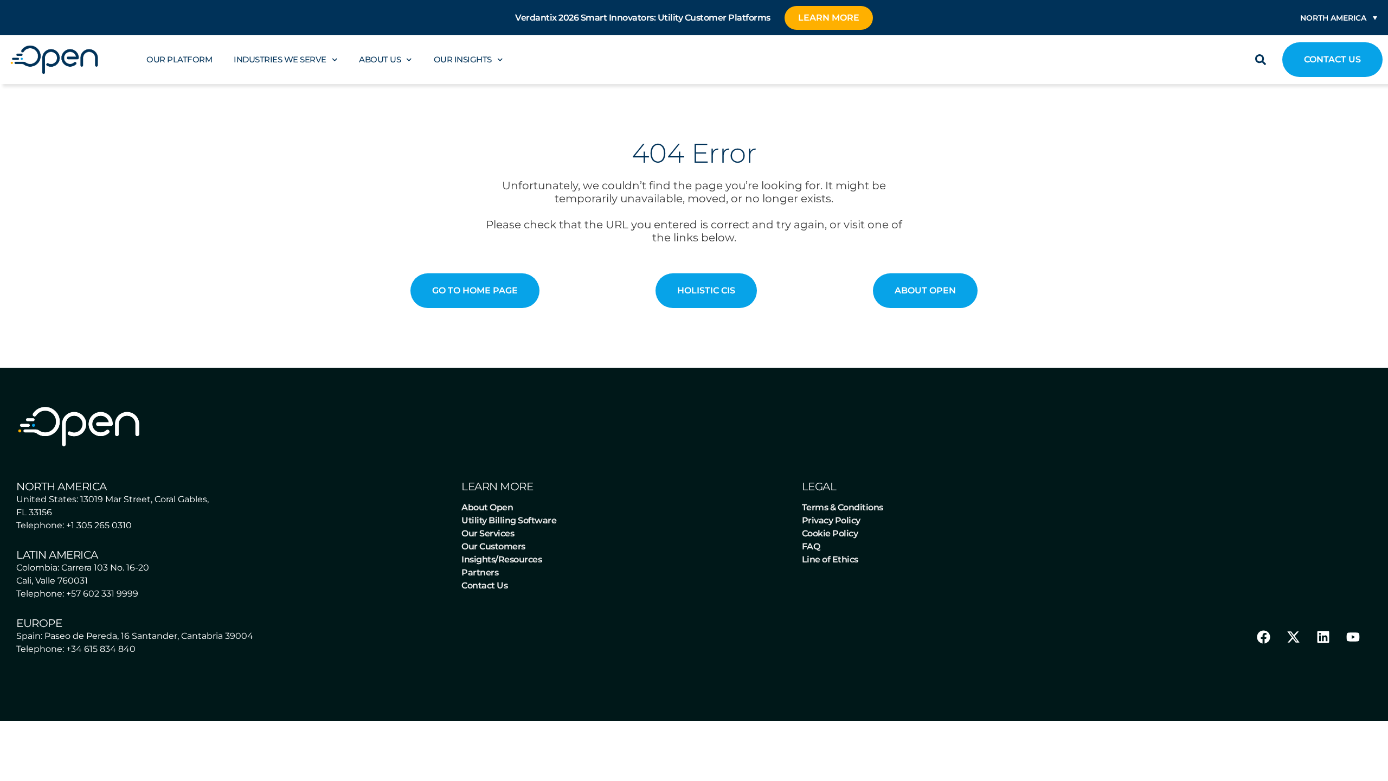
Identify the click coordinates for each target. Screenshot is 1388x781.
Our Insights (463, 59)
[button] (1260, 60)
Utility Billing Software (508, 520)
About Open (487, 507)
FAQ (811, 546)
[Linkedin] (1322, 636)
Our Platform (179, 59)
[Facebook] (1263, 636)
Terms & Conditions (842, 507)
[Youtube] (1352, 636)
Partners (479, 572)
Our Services (487, 533)
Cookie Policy (830, 533)
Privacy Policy (831, 520)
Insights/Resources (501, 559)
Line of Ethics (830, 559)
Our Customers (493, 546)
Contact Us (484, 585)
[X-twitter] (1293, 636)
